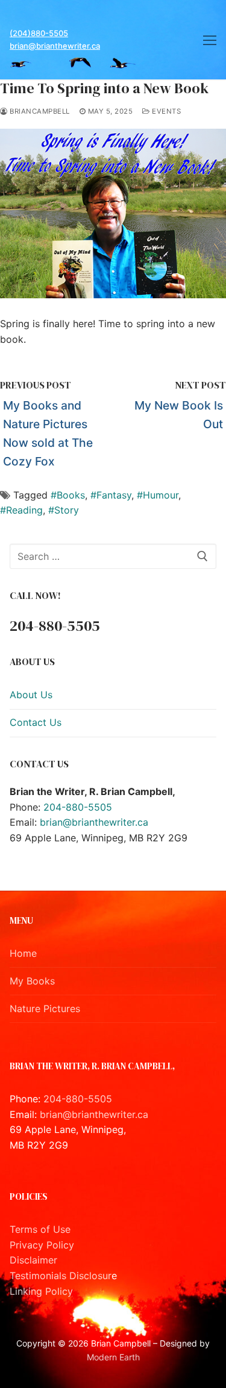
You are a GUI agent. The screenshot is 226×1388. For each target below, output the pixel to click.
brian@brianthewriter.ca (55, 46)
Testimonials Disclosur (60, 1276)
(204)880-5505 (39, 33)
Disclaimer (33, 1260)
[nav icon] (209, 39)
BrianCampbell (39, 111)
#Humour (157, 495)
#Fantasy (110, 495)
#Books (68, 495)
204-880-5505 (77, 807)
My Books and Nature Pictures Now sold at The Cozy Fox (48, 433)
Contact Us (35, 722)
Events (165, 111)
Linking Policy (41, 1291)
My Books (32, 981)
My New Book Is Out (178, 414)
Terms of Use (40, 1229)
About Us (31, 695)
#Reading (21, 510)
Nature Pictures (45, 1009)
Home (23, 953)
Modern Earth (113, 1357)
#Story (63, 510)
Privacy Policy (42, 1245)
